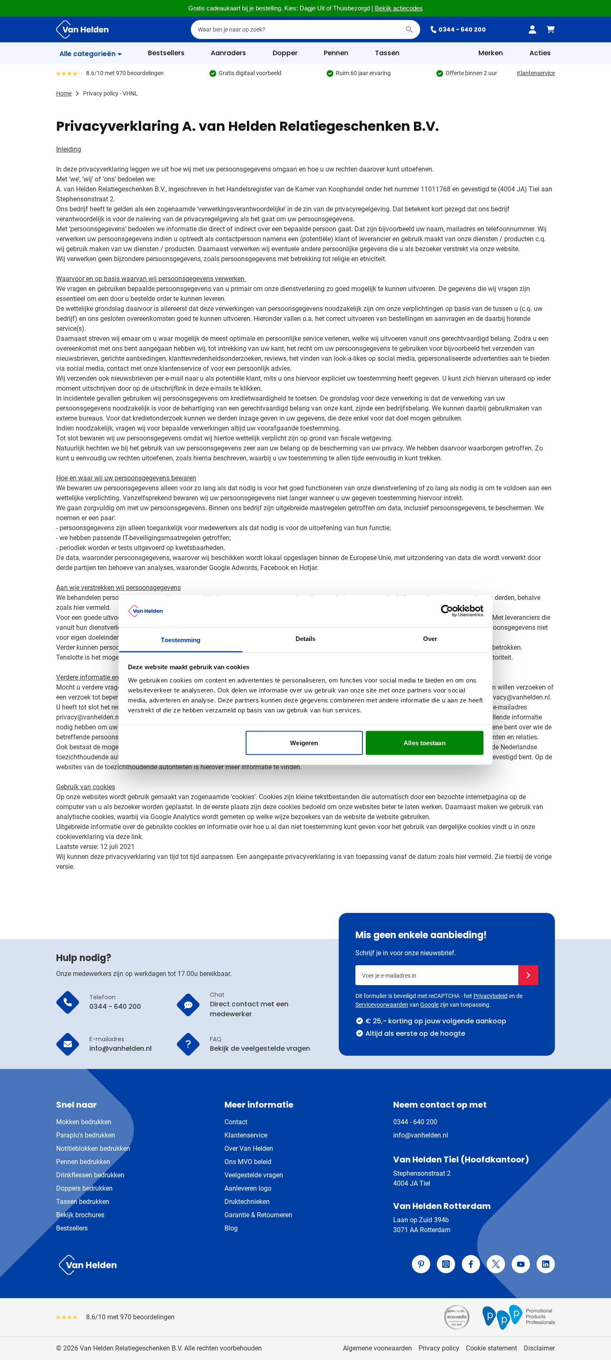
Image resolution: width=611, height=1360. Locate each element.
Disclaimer (539, 1348)
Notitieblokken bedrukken (93, 1148)
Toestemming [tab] (180, 639)
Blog (231, 1228)
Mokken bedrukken (83, 1122)
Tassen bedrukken (82, 1202)
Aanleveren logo (247, 1188)
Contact (235, 1122)
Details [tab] (306, 638)
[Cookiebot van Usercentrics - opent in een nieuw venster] (447, 611)
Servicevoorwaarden (381, 1004)
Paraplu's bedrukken (85, 1135)
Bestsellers (72, 1228)
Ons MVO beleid (247, 1162)
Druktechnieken (247, 1202)
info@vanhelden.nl (420, 1135)
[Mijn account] (532, 29)
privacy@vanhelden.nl (88, 717)
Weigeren (304, 742)
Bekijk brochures (80, 1215)
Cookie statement (491, 1348)
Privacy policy (439, 1348)
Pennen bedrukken (83, 1162)
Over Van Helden (248, 1148)
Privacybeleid (490, 996)
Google (429, 1004)
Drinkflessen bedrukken (90, 1175)
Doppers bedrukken (84, 1188)
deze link (129, 837)
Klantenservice (536, 73)
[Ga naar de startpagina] (82, 29)
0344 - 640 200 (462, 29)
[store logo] (179, 1265)
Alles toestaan (424, 742)
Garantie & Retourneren (258, 1215)
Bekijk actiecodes (399, 8)
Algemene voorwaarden (377, 1348)
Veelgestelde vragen (253, 1175)
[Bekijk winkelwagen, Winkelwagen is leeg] (551, 29)
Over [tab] (430, 638)
